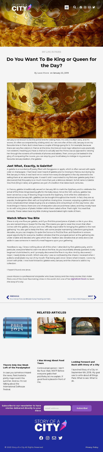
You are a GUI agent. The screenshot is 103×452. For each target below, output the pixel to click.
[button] (67, 7)
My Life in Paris (51, 52)
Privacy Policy (92, 447)
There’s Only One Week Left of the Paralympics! (16, 366)
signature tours (79, 279)
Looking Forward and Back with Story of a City (85, 363)
